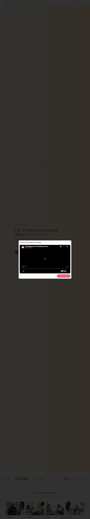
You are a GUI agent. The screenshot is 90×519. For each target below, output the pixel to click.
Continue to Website (64, 276)
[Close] (69, 242)
